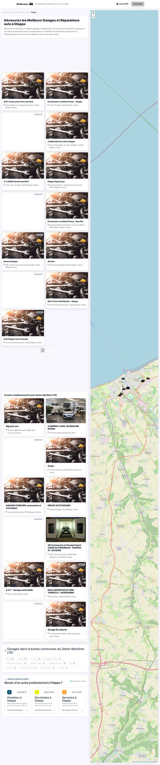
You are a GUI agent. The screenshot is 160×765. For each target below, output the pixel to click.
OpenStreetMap (145, 761)
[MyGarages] (24, 4)
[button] (123, 378)
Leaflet (136, 761)
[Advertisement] (45, 55)
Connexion (137, 4)
